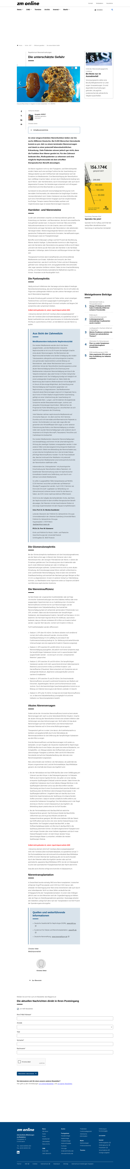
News (19, 10)
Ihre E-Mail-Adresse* (24, 1014)
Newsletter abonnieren (26, 1073)
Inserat (56, 10)
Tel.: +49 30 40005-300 (24, 1146)
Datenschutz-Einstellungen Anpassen (82, 1164)
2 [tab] (76, 68)
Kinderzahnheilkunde (67, 1151)
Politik (44, 1134)
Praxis (44, 1136)
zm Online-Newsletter (46, 1084)
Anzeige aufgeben (104, 1152)
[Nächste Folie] (77, 83)
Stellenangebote (104, 1142)
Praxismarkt (102, 1147)
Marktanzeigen (84, 1143)
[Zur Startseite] (28, 3)
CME (28, 10)
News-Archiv (46, 1144)
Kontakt (90, 3)
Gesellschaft (46, 1139)
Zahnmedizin (46, 1141)
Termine (38, 10)
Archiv (47, 10)
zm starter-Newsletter (65, 1084)
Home (20, 45)
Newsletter (109, 3)
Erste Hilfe (45, 1151)
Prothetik (64, 1146)
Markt (65, 10)
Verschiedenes (103, 1150)
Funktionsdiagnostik (86, 1131)
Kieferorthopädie (66, 1143)
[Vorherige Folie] (19, 83)
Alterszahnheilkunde (67, 1153)
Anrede (19, 1023)
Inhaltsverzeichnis (40, 130)
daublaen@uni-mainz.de (41, 524)
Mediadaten (99, 3)
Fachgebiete (65, 1133)
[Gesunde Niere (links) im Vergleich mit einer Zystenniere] (77, 99)
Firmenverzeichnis (85, 1145)
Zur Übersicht (36, 980)
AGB (26, 1164)
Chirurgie (64, 1148)
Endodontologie (66, 1141)
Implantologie (65, 1138)
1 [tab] (72, 68)
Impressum (56, 1164)
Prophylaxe (83, 1129)
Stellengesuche (103, 1145)
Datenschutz (44, 1164)
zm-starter (102, 1135)
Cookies (35, 1164)
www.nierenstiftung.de (59, 936)
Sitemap (65, 1164)
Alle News (45, 1131)
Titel (18, 1032)
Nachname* (21, 1048)
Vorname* (20, 1040)
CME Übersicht (46, 1153)
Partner (19, 1164)
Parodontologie (65, 1136)
